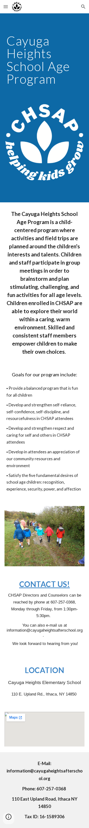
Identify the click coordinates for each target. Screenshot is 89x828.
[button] (5, 6)
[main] (45, 61)
